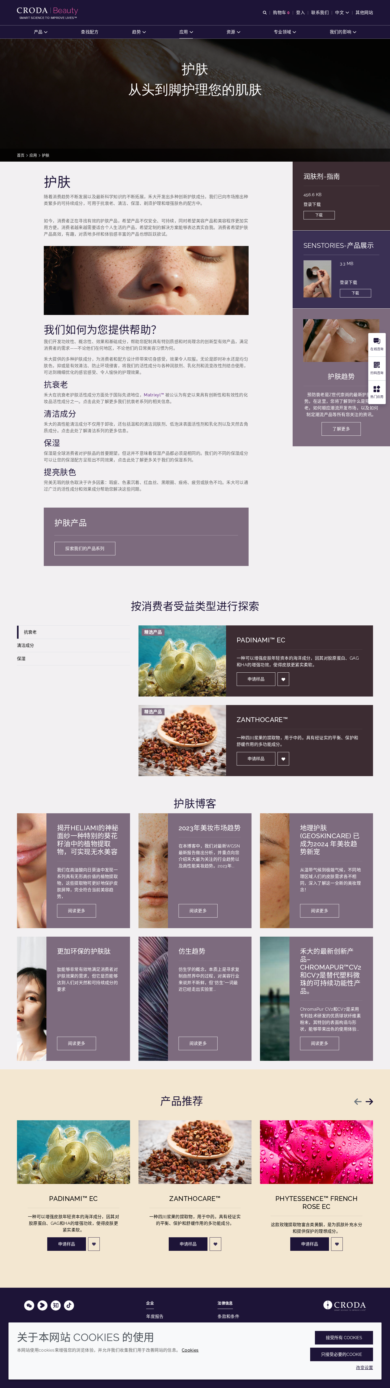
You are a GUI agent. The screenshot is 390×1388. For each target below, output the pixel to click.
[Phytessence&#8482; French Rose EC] (316, 1152)
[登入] (283, 679)
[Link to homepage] (344, 1305)
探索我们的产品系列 (84, 548)
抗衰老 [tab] (30, 632)
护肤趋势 (341, 376)
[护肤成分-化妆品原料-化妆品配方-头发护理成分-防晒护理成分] (48, 11)
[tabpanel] (255, 700)
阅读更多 (76, 910)
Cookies (190, 1350)
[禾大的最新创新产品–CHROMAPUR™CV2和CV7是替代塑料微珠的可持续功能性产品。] (274, 999)
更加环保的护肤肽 (84, 951)
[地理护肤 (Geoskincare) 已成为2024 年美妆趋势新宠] (274, 870)
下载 (319, 215)
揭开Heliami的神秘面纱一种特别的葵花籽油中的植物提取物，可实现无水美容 (88, 840)
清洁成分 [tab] (25, 645)
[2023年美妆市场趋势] (153, 870)
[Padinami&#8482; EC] (73, 1152)
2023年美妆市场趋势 (210, 828)
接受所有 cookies (344, 1337)
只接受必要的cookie (341, 1354)
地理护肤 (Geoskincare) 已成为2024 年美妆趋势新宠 (330, 840)
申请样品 (256, 679)
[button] (40, 31)
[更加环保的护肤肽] (31, 999)
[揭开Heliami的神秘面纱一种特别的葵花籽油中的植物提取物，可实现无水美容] (31, 870)
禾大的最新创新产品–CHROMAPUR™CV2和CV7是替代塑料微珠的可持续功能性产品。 (330, 971)
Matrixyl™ (154, 394)
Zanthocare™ (262, 720)
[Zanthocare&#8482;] (195, 1152)
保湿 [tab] (21, 658)
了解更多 (341, 428)
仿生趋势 (192, 951)
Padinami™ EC (261, 640)
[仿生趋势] (153, 999)
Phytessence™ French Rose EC (316, 1202)
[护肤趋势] (341, 340)
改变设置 (364, 1367)
